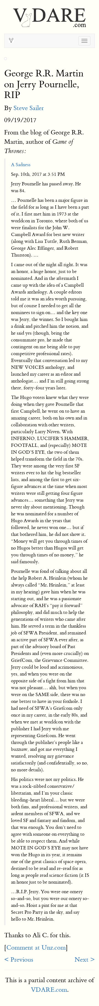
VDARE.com (49, 990)
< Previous (18, 960)
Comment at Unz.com (36, 948)
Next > (85, 960)
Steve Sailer (28, 108)
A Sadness (21, 165)
